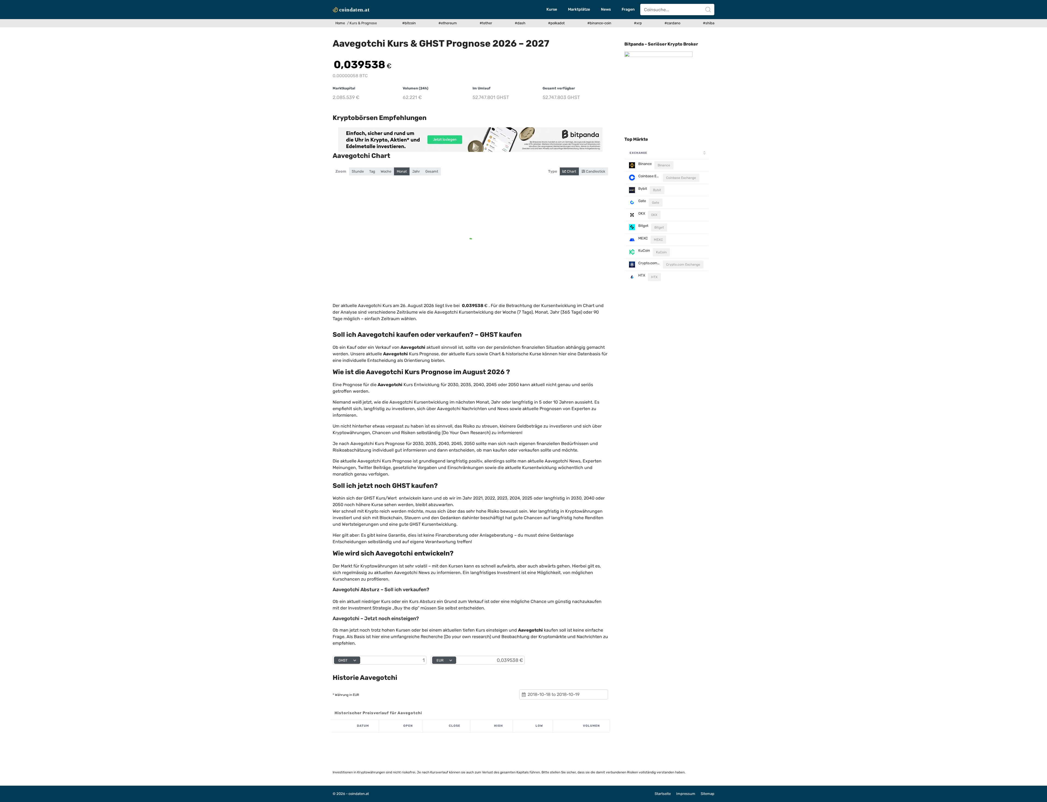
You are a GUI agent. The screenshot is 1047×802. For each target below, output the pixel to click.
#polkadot (556, 23)
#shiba (708, 23)
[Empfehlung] (470, 139)
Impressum (685, 794)
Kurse (551, 9)
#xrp (638, 23)
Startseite (663, 794)
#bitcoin (409, 23)
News (606, 9)
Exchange (638, 153)
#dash (520, 23)
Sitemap (707, 794)
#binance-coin (599, 23)
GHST (343, 660)
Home (340, 23)
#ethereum (447, 23)
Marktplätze (579, 9)
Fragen (628, 9)
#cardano (672, 23)
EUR (440, 660)
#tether (486, 23)
